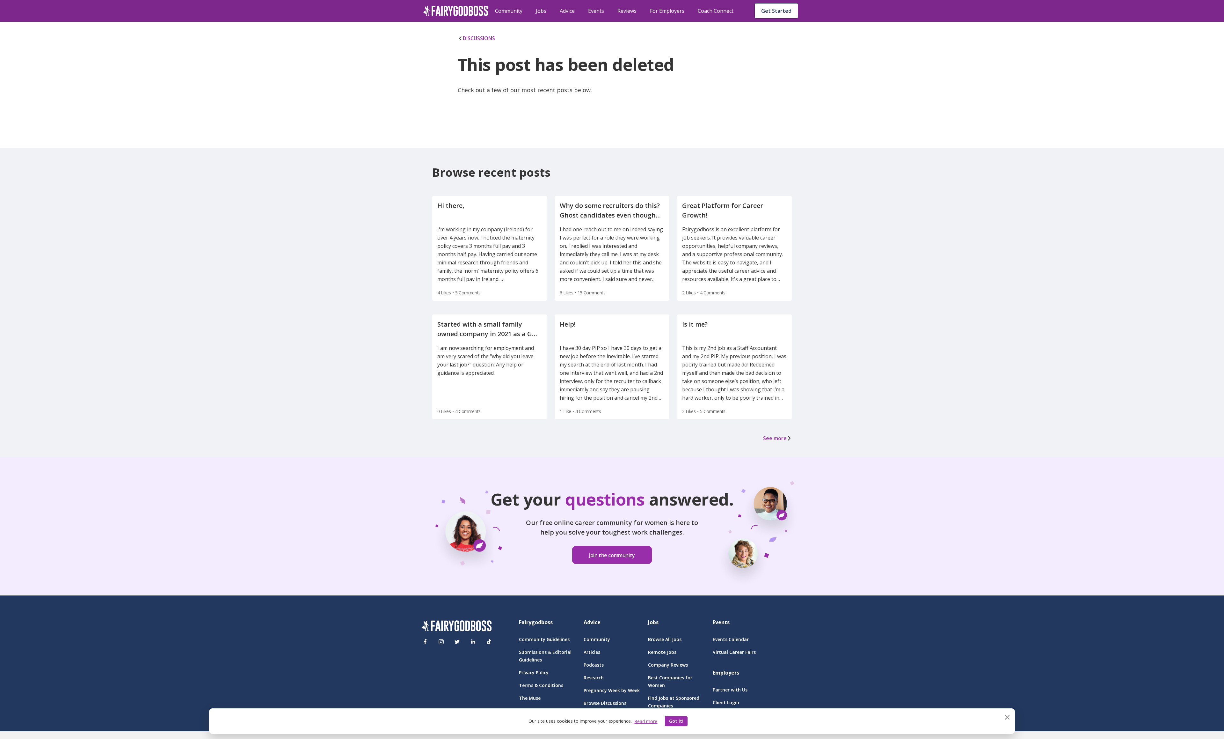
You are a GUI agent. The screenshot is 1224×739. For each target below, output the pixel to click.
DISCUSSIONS (479, 38)
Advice (567, 10)
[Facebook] (425, 641)
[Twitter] (457, 641)
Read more (645, 721)
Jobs (541, 10)
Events (596, 10)
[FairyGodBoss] (457, 626)
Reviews (627, 10)
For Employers (667, 10)
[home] (455, 11)
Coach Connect (715, 10)
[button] (612, 550)
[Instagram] (441, 641)
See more (775, 438)
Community (508, 10)
